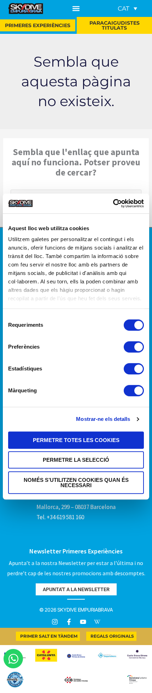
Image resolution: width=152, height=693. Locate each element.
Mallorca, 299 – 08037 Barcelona (76, 507)
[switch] (134, 346)
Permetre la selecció (76, 460)
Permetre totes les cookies (76, 440)
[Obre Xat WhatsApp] (13, 658)
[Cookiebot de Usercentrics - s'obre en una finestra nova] (113, 203)
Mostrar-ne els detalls (103, 419)
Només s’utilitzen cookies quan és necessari (76, 482)
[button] (76, 8)
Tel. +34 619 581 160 (60, 517)
